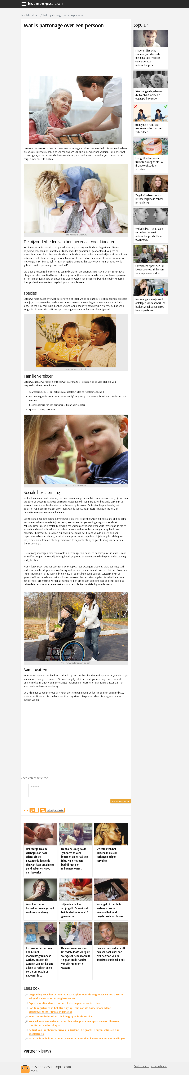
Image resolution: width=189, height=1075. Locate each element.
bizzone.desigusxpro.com (45, 3)
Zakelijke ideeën (30, 15)
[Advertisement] (76, 49)
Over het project (141, 1066)
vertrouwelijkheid (159, 1066)
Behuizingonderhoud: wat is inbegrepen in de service (60, 1016)
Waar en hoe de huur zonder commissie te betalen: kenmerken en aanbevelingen (77, 1038)
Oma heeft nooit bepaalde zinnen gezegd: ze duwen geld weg (40, 908)
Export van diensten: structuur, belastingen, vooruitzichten (64, 1003)
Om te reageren (120, 801)
